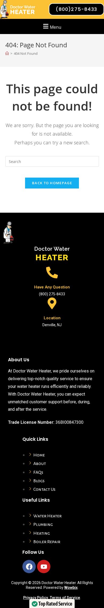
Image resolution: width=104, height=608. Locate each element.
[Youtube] (43, 566)
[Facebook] (29, 566)
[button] (52, 26)
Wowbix (71, 587)
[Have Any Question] (52, 272)
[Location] (52, 303)
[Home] (7, 53)
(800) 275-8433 (52, 294)
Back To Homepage (52, 183)
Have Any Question (52, 287)
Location (52, 318)
